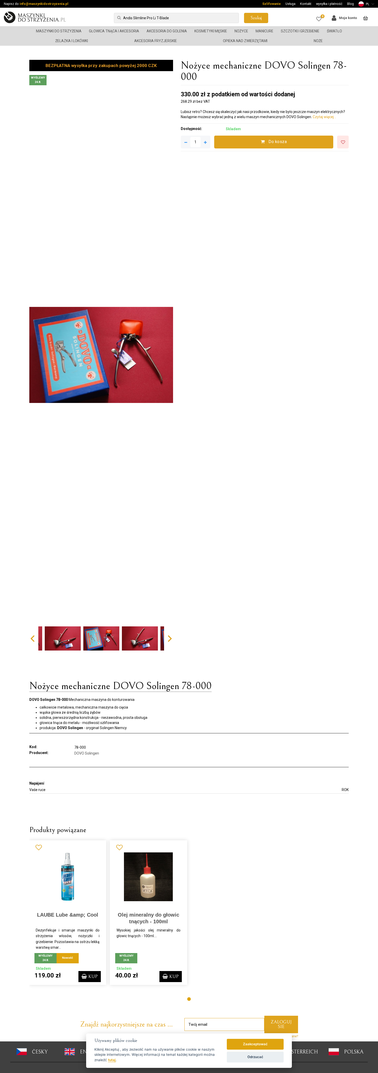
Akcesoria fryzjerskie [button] (155, 41)
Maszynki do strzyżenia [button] (59, 31)
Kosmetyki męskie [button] (210, 31)
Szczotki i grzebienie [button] (300, 31)
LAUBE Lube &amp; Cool (67, 915)
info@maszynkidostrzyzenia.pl (44, 4)
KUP (92, 976)
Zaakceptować (255, 1044)
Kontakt (305, 4)
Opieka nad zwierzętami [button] (245, 41)
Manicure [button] (264, 31)
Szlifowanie (271, 4)
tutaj (112, 1060)
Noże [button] (318, 41)
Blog (350, 4)
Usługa (290, 4)
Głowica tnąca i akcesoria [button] (114, 31)
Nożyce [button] (241, 31)
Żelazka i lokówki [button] (71, 41)
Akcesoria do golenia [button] (167, 31)
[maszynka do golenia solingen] (101, 355)
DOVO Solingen (86, 753)
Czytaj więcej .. (324, 117)
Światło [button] (334, 31)
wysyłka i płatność (329, 4)
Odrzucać (255, 1057)
